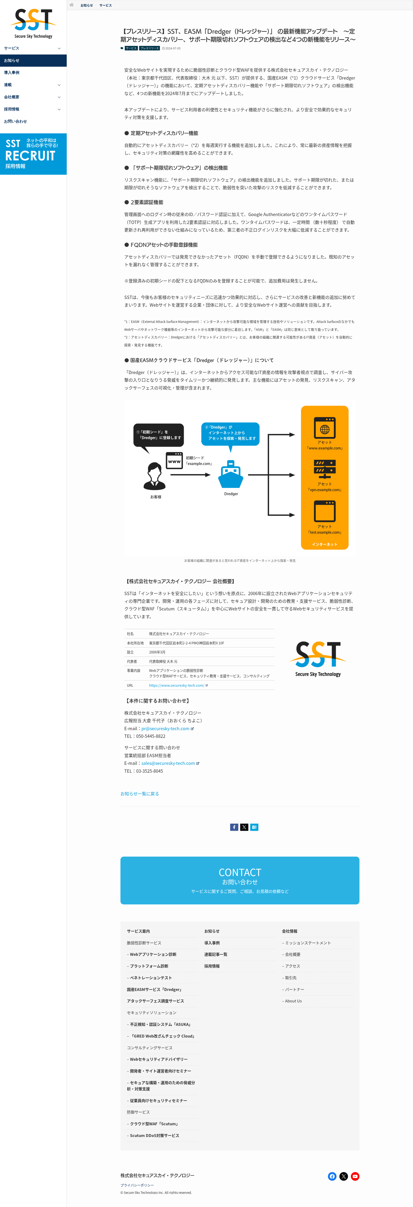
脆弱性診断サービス (144, 943)
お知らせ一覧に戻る (139, 793)
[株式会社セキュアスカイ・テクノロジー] (33, 24)
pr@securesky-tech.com (165, 728)
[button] (234, 827)
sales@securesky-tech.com (168, 763)
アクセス (292, 966)
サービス (131, 48)
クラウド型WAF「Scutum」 (155, 1123)
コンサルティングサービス (150, 1047)
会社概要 (292, 954)
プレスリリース (150, 48)
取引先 (291, 977)
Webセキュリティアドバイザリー (159, 1059)
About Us (293, 1001)
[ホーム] (71, 5)
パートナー (294, 989)
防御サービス (138, 1112)
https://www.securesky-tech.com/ (176, 685)
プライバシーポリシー (137, 1185)
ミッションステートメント (308, 943)
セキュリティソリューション (151, 1012)
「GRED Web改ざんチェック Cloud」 (163, 1036)
